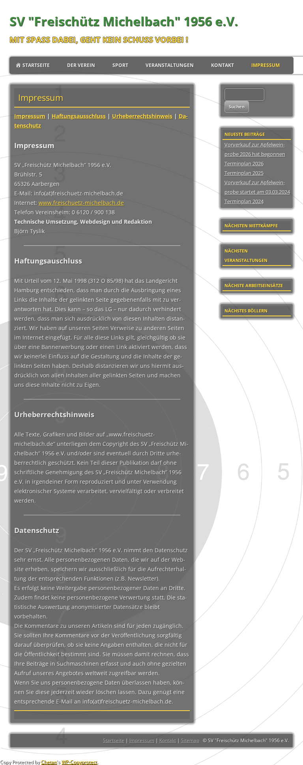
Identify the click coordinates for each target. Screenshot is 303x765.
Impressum (265, 65)
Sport (120, 65)
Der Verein (81, 65)
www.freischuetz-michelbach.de (81, 202)
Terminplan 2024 (244, 201)
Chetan (49, 762)
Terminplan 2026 (244, 163)
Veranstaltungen (170, 65)
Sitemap (190, 740)
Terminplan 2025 (244, 172)
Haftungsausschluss (79, 116)
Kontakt (222, 65)
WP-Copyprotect (79, 762)
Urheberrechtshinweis (142, 116)
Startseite (113, 740)
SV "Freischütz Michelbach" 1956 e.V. (123, 21)
